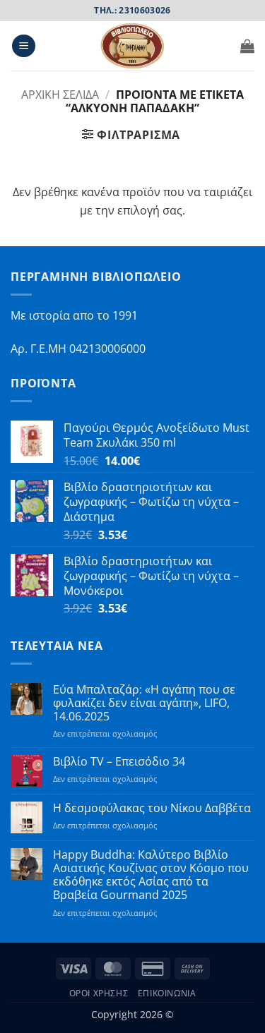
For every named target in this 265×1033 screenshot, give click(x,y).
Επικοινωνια (167, 993)
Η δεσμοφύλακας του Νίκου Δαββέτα (152, 808)
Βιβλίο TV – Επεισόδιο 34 (119, 761)
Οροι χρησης (99, 993)
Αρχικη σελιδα (60, 94)
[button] (23, 46)
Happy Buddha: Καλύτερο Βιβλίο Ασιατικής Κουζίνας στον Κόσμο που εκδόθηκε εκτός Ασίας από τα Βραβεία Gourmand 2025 (151, 875)
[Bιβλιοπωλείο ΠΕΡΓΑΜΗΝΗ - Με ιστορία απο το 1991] (132, 46)
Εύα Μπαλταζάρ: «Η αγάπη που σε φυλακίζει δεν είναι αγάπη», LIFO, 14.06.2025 (144, 703)
